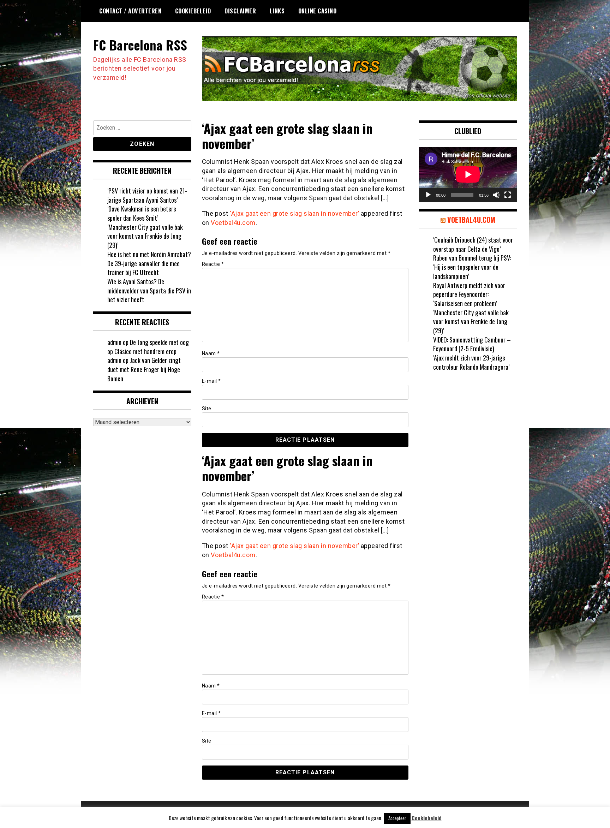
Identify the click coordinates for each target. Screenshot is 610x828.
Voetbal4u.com (233, 222)
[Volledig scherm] (507, 194)
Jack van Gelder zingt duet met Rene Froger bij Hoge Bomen (144, 369)
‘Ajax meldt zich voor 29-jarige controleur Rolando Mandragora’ (471, 362)
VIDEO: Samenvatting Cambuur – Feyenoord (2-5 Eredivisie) (472, 344)
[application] (468, 174)
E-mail (211, 381)
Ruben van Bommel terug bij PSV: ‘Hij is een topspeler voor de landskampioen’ (472, 266)
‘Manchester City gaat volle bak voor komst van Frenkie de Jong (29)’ (145, 236)
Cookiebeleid (193, 11)
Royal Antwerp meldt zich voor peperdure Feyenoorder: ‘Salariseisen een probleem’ (469, 294)
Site (206, 408)
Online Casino (317, 11)
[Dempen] (496, 194)
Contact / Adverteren (130, 11)
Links (277, 11)
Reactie (213, 264)
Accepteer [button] (397, 818)
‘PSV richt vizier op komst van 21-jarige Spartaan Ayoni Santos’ (147, 195)
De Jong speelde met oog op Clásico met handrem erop (148, 347)
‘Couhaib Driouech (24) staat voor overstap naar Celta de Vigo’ (473, 244)
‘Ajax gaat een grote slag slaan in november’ (294, 213)
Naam (211, 353)
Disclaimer (240, 11)
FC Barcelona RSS (140, 44)
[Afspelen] (428, 194)
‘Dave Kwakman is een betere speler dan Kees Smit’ (141, 213)
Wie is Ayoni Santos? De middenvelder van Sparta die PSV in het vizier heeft (149, 290)
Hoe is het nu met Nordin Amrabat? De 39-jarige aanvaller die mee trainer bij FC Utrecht (149, 263)
